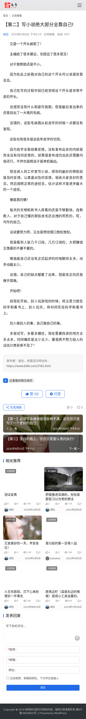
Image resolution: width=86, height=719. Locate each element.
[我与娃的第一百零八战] (63, 528)
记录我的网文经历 (21, 380)
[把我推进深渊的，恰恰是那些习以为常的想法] (63, 479)
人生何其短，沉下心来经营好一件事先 (21, 594)
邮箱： (13, 659)
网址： (13, 670)
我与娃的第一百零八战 (61, 543)
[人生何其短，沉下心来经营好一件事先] (22, 576)
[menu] (79, 5)
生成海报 (15, 407)
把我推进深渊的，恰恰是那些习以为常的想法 (63, 497)
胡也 (6, 34)
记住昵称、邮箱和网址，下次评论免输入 (34, 678)
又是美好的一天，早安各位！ (21, 545)
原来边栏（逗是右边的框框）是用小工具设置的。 (63, 594)
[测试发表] (22, 479)
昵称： (13, 649)
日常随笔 (49, 34)
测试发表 (10, 495)
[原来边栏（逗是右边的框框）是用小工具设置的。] (63, 576)
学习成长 (52, 471)
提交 (43, 687)
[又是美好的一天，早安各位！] (22, 528)
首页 (5, 15)
